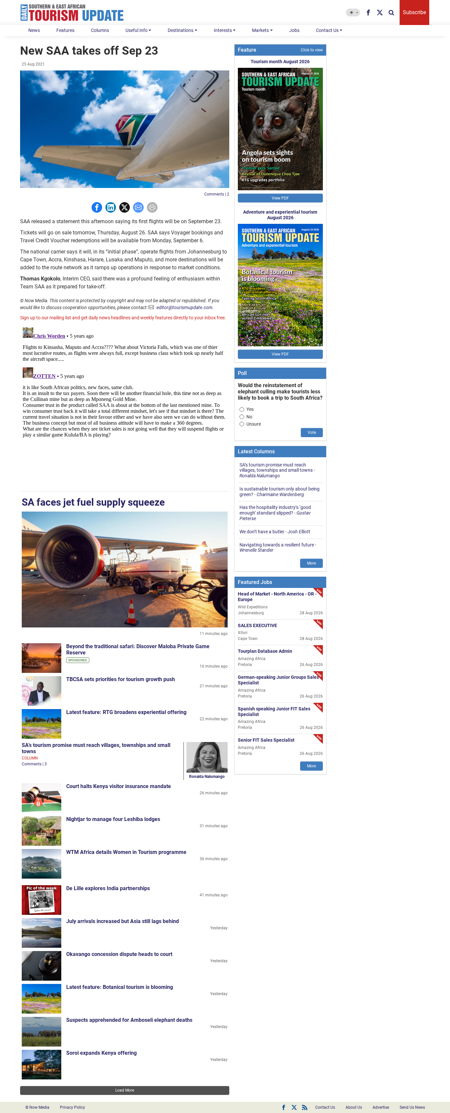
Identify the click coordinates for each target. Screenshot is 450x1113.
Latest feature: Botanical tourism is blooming (119, 987)
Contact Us (327, 30)
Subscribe (414, 12)
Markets (260, 30)
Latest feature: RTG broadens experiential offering (126, 712)
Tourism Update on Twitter (294, 1107)
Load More (124, 1090)
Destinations (180, 30)
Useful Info (137, 30)
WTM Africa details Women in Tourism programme (126, 852)
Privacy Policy (72, 1107)
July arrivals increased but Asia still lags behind (122, 921)
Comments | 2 (216, 194)
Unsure (253, 424)
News (34, 30)
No (249, 416)
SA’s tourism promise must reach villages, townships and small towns (276, 467)
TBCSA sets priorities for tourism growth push (120, 679)
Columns (100, 30)
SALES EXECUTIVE (257, 625)
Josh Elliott (299, 531)
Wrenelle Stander (256, 550)
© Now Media (37, 1107)
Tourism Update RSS (304, 1107)
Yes (250, 409)
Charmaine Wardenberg (280, 494)
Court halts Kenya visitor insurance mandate (118, 786)
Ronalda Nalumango (207, 776)
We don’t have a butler (261, 531)
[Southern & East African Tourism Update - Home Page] (72, 12)
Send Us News (412, 1107)
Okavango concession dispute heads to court (119, 954)
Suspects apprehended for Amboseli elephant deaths (129, 1020)
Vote (312, 432)
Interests (223, 30)
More (311, 563)
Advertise (381, 1107)
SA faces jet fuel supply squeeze (93, 502)
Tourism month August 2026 (280, 61)
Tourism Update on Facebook (283, 1107)
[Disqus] (124, 407)
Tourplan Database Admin (265, 651)
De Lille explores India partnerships (108, 888)
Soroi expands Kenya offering (101, 1053)
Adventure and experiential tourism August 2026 (280, 214)
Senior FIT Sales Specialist (266, 740)
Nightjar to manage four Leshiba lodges (113, 819)
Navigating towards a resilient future (276, 544)
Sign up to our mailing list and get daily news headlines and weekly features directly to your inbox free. (123, 317)
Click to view (312, 50)
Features (65, 30)
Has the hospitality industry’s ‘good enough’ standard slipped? (275, 510)
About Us (354, 1107)
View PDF (280, 198)
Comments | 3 (34, 764)
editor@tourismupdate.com (184, 307)
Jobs (294, 30)
